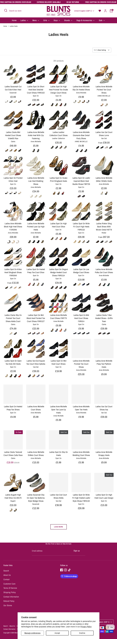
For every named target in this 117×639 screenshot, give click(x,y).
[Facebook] (61, 570)
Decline (82, 633)
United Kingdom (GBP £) (83, 11)
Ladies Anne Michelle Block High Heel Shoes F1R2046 (13, 226)
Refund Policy (8, 601)
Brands (67, 20)
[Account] (105, 10)
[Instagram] (65, 570)
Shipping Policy (9, 592)
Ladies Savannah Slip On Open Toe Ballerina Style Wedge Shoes (36, 497)
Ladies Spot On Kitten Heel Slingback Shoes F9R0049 (13, 272)
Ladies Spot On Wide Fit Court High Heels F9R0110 (81, 226)
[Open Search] (5, 10)
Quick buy (13, 80)
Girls (45, 20)
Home (14, 20)
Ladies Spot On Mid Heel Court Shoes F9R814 (81, 318)
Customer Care (9, 583)
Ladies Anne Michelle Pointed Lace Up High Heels (35, 226)
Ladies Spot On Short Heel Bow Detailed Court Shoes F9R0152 (36, 89)
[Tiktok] (69, 570)
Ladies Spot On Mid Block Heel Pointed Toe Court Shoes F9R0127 (36, 318)
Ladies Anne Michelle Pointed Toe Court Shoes (104, 89)
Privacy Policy (86, 626)
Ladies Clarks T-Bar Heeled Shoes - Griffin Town (104, 318)
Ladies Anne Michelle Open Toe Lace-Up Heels (58, 409)
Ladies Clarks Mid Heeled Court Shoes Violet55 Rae (13, 135)
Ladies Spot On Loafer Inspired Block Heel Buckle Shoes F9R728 (81, 181)
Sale (101, 20)
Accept (57, 633)
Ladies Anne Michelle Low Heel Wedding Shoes (35, 181)
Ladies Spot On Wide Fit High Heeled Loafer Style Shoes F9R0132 (81, 497)
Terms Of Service (10, 588)
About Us (7, 575)
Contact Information (11, 596)
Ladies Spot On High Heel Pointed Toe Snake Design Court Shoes (58, 89)
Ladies (23, 20)
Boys (56, 20)
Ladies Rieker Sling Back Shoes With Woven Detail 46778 (104, 226)
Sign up (77, 550)
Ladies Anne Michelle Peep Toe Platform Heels (104, 363)
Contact (6, 579)
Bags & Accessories (85, 20)
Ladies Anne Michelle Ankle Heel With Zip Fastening (35, 135)
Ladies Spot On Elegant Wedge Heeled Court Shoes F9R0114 (58, 272)
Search (6, 570)
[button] (100, 11)
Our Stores (7, 605)
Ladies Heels (14, 26)
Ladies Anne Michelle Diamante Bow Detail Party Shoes (81, 135)
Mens (34, 20)
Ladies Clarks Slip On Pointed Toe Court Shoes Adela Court (13, 318)
